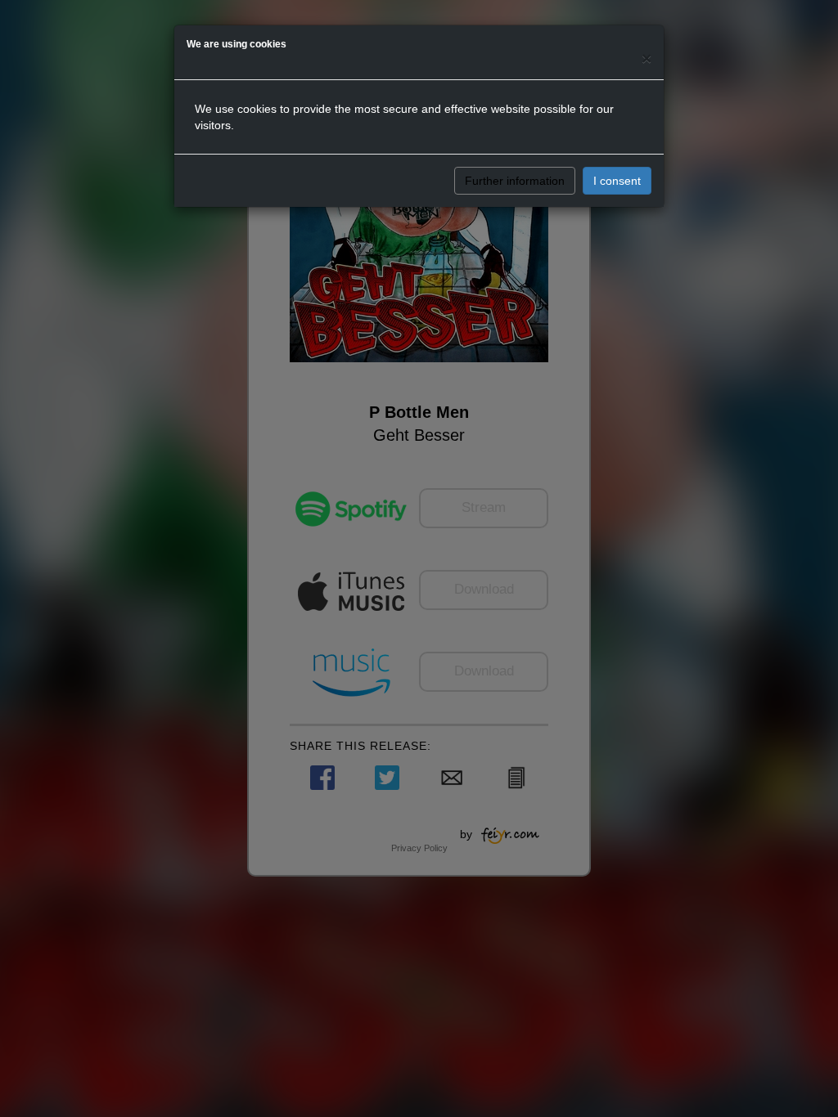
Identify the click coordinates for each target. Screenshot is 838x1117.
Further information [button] (515, 180)
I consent (617, 180)
